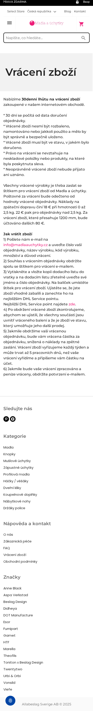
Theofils (9, 655)
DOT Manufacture (18, 615)
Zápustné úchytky (18, 467)
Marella (9, 649)
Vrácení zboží (14, 554)
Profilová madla (16, 474)
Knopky (9, 454)
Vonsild (9, 682)
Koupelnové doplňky (20, 494)
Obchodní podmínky (20, 561)
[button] (41, 11)
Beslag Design (15, 601)
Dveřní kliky (12, 487)
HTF (6, 642)
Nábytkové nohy (16, 501)
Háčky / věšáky (15, 481)
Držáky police (14, 508)
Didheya (10, 608)
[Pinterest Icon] (6, 420)
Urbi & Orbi (12, 675)
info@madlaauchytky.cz (25, 245)
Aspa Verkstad (15, 595)
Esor (6, 622)
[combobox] (46, 38)
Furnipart (10, 628)
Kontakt (80, 11)
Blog (67, 11)
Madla (8, 447)
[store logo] (46, 23)
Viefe (7, 689)
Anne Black (12, 588)
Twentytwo (12, 669)
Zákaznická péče (17, 541)
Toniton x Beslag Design (23, 662)
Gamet (9, 635)
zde (72, 304)
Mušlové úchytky (17, 460)
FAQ (6, 548)
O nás (8, 534)
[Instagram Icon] (13, 420)
